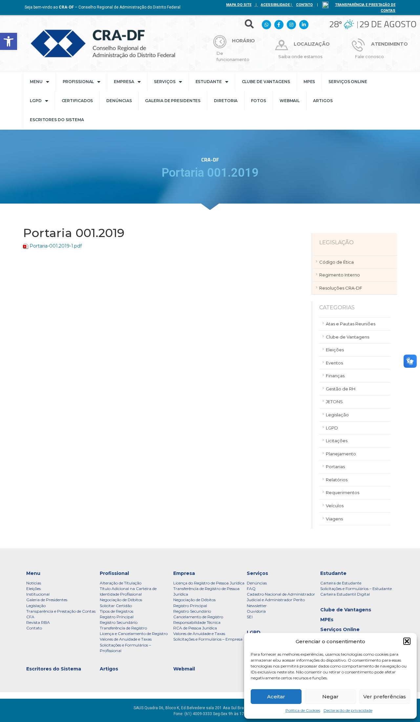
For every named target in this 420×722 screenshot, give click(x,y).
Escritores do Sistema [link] (57, 119)
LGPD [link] (36, 100)
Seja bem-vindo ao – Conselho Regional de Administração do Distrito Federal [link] (102, 7)
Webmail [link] (290, 100)
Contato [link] (34, 627)
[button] (407, 641)
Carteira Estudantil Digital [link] (345, 594)
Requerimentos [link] (342, 492)
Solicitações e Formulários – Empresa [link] (207, 639)
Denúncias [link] (119, 100)
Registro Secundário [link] (118, 622)
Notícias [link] (33, 582)
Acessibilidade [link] (275, 5)
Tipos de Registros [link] (116, 611)
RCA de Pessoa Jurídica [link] (195, 627)
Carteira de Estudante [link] (340, 582)
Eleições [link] (335, 349)
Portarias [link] (335, 466)
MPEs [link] (309, 81)
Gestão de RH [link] (340, 388)
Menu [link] (36, 81)
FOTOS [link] (258, 100)
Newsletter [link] (257, 605)
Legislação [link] (337, 414)
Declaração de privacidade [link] (348, 710)
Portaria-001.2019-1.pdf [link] (56, 246)
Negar (330, 696)
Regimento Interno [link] (339, 274)
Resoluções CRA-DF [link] (340, 288)
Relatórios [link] (336, 479)
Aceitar (276, 696)
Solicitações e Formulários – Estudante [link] (356, 588)
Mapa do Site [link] (238, 5)
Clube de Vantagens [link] (266, 81)
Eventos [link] (334, 362)
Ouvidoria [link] (256, 611)
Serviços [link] (164, 81)
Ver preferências (384, 696)
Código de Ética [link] (336, 262)
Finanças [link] (335, 375)
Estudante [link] (209, 81)
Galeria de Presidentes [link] (172, 100)
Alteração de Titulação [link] (120, 582)
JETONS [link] (334, 401)
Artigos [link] (322, 100)
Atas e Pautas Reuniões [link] (350, 323)
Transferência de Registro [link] (123, 627)
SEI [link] (250, 616)
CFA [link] (30, 616)
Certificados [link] (77, 100)
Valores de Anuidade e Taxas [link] (126, 639)
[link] (8, 41)
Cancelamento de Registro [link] (198, 616)
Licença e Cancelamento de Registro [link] (134, 633)
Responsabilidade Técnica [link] (196, 622)
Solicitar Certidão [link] (116, 605)
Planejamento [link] (341, 453)
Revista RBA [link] (38, 622)
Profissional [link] (78, 81)
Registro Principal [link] (117, 616)
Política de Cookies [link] (302, 710)
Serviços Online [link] (347, 81)
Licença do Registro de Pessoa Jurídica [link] (208, 582)
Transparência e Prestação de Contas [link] (60, 611)
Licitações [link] (336, 440)
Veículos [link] (335, 505)
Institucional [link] (38, 594)
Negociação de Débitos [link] (121, 599)
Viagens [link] (334, 518)
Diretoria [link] (226, 100)
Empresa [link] (124, 81)
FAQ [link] (251, 588)
